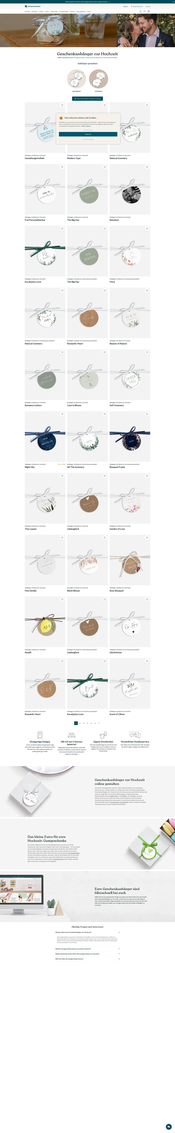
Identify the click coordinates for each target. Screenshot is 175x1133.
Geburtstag (53, 11)
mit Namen (98, 91)
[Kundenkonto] (140, 11)
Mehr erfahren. (86, 126)
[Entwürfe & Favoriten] (144, 11)
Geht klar (88, 134)
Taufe (47, 11)
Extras (89, 11)
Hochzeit (27, 11)
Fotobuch (34, 11)
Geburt (41, 11)
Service (148, 6)
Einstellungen (88, 130)
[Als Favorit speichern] (62, 105)
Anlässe (72, 11)
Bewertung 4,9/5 (138, 6)
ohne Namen (76, 91)
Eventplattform (81, 11)
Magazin (125, 6)
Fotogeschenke (63, 11)
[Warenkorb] (148, 11)
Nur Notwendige (88, 139)
